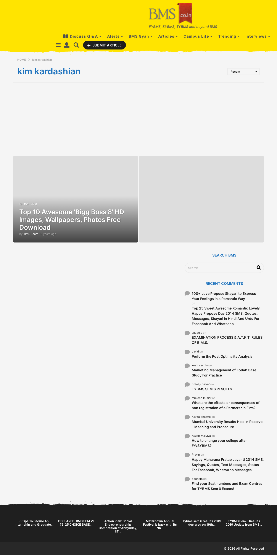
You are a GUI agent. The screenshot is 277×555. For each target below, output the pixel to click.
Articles (166, 36)
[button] (58, 45)
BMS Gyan (139, 36)
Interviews (256, 36)
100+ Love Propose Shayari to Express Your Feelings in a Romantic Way (224, 296)
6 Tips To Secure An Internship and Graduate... (34, 522)
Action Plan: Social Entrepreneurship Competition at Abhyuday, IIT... (118, 526)
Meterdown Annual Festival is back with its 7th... (160, 524)
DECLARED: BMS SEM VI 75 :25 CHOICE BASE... (76, 522)
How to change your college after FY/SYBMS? (219, 443)
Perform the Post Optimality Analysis (222, 356)
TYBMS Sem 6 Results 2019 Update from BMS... (244, 522)
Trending (227, 36)
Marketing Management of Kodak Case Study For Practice (224, 372)
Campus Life (196, 36)
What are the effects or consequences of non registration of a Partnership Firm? (225, 405)
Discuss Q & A (84, 36)
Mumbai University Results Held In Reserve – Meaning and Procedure (227, 424)
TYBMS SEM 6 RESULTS (212, 389)
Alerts (113, 36)
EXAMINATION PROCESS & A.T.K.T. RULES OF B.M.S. (227, 340)
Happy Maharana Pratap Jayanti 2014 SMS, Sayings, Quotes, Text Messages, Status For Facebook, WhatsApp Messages (228, 464)
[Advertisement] (138, 119)
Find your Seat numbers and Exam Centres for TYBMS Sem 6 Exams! (227, 486)
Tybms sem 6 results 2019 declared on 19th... (202, 522)
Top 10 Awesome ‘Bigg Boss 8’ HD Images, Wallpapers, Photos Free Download (71, 219)
